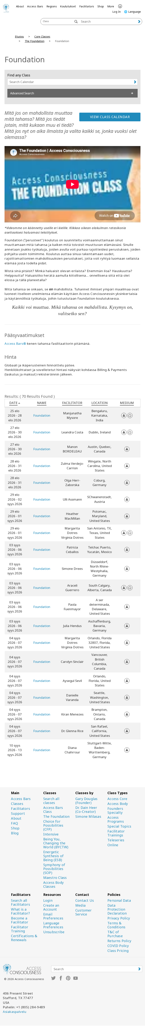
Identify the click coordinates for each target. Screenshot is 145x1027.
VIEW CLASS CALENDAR (110, 117)
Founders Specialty (115, 811)
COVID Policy (118, 946)
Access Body (117, 804)
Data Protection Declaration (117, 909)
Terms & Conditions (116, 925)
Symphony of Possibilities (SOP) (54, 869)
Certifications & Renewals (24, 938)
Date (13, 403)
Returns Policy (119, 941)
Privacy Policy (118, 918)
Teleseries (115, 840)
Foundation (41, 415)
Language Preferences (53, 925)
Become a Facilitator (19, 920)
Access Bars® (15, 343)
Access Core (117, 799)
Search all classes (51, 801)
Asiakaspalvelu (14, 1011)
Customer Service (83, 912)
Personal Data (119, 900)
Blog (15, 833)
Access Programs (115, 819)
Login (47, 900)
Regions (51, 6)
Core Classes (42, 36)
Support (18, 813)
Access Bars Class (53, 810)
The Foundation (34, 41)
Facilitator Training (19, 929)
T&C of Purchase (115, 934)
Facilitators (86, 6)
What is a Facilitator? (20, 911)
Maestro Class (55, 878)
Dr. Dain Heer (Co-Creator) (86, 810)
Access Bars (35, 6)
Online (112, 845)
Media (80, 905)
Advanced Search (22, 93)
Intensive (51, 834)
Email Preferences (53, 916)
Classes (17, 804)
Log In (116, 11)
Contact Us (84, 900)
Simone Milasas (88, 817)
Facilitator (72, 403)
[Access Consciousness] (6, 8)
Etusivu (19, 36)
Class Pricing (118, 951)
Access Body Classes (53, 885)
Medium (127, 403)
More (110, 6)
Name (41, 403)
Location (99, 403)
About (20, 6)
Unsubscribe (53, 932)
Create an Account (51, 907)
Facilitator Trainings (116, 833)
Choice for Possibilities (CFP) (53, 825)
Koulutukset (68, 6)
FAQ (14, 823)
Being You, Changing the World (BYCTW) (55, 843)
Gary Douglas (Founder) (86, 801)
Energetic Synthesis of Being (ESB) (53, 856)
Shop (100, 6)
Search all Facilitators (20, 902)
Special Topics (119, 826)
